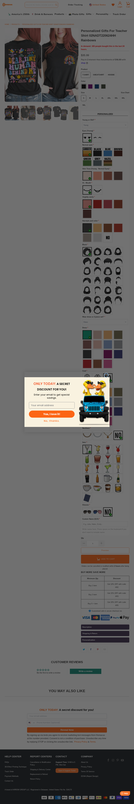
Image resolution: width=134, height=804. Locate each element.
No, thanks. (52, 420)
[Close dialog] (106, 375)
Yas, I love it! (51, 414)
